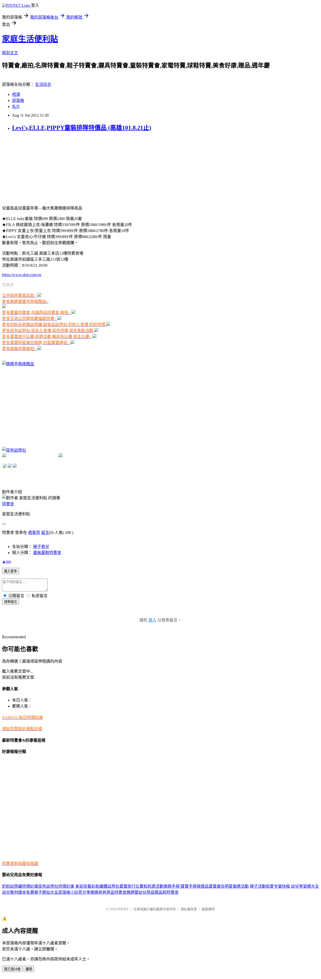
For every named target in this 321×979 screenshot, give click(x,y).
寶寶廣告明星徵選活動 (229, 886)
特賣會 (8, 504)
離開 (29, 969)
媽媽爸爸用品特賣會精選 (112, 892)
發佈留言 (10, 602)
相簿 (16, 94)
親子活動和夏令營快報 (270, 886)
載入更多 (10, 571)
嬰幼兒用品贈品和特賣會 (156, 892)
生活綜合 (43, 84)
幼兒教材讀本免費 (18, 892)
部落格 (18, 100)
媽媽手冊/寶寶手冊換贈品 (186, 886)
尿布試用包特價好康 (56, 886)
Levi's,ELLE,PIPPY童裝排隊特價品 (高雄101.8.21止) (81, 127)
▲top (6, 561)
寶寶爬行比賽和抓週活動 (141, 886)
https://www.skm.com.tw (22, 274)
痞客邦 (34, 532)
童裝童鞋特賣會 (47, 552)
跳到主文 (10, 53)
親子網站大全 (46, 892)
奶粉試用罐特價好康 (20, 886)
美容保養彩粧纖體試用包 (97, 886)
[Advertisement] (39, 167)
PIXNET (123, 909)
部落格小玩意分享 (74, 892)
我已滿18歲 (12, 969)
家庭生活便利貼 (30, 38)
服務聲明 (208, 909)
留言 (45, 532)
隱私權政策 (189, 909)
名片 (16, 106)
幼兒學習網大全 (305, 886)
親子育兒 (41, 546)
